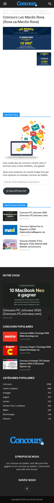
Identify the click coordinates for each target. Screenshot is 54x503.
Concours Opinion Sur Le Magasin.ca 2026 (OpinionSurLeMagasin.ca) (32, 229)
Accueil (6, 10)
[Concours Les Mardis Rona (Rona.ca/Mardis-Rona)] (27, 49)
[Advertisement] (27, 88)
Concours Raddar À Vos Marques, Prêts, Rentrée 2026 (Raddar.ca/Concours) (33, 244)
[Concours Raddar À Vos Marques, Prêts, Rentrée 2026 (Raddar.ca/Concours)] (10, 244)
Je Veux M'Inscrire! (16, 190)
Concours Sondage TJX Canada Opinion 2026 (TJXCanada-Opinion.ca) (35, 364)
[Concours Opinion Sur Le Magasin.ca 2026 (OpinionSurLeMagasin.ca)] (10, 230)
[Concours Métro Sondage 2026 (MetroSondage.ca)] (10, 337)
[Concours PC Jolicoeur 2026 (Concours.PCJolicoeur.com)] (10, 216)
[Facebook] (27, 489)
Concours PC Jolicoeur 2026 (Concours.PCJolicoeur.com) (22, 312)
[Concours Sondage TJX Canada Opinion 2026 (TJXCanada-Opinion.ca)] (10, 364)
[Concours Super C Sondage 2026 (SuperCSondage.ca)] (10, 350)
